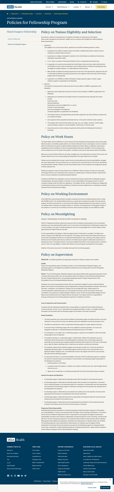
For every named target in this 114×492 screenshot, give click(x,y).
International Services (12, 456)
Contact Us (83, 2)
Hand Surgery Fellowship (61, 13)
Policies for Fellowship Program (17, 44)
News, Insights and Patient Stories (92, 456)
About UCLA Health (88, 450)
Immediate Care (36, 456)
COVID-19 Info (62, 471)
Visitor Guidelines (62, 453)
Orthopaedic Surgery (27, 13)
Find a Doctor (101, 7)
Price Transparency (63, 465)
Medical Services (36, 465)
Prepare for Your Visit (63, 450)
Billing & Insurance (63, 459)
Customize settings (92, 487)
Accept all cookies (105, 487)
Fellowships (48, 13)
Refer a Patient (50, 2)
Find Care (48, 7)
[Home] (7, 14)
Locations (76, 7)
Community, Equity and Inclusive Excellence (95, 462)
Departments (14, 13)
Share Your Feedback (12, 453)
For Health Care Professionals (91, 459)
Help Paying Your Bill (63, 462)
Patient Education (62, 456)
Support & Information (64, 468)
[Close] (110, 480)
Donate (72, 2)
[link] (8, 475)
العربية (8, 462)
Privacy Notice (47, 481)
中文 (8, 459)
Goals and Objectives (14, 39)
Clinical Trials (36, 468)
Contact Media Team (88, 465)
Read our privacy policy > (87, 483)
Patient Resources (62, 7)
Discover (87, 7)
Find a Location (36, 453)
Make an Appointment (38, 462)
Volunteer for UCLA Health (90, 474)
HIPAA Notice (37, 481)
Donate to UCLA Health (89, 468)
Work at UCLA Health (89, 471)
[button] (36, 2)
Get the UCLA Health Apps (14, 468)
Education (39, 13)
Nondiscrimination (57, 481)
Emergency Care (36, 459)
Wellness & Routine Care (64, 474)
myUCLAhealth (62, 2)
